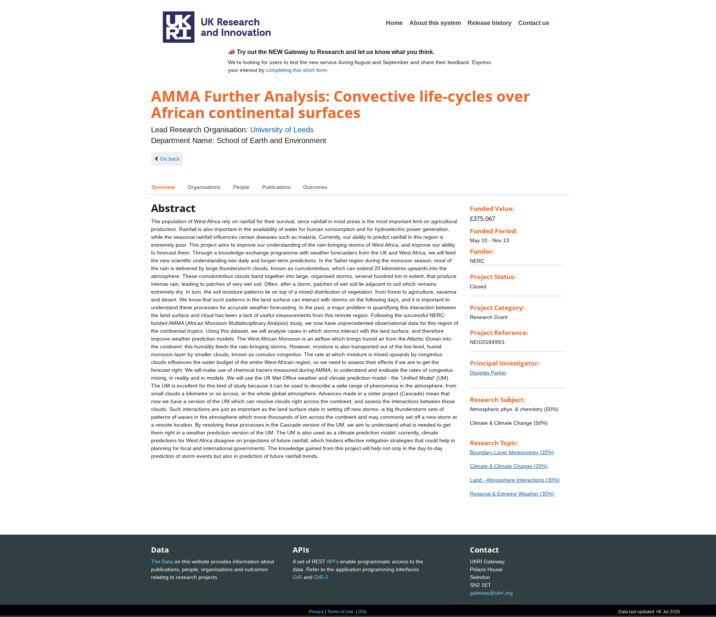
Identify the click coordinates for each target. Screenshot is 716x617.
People (241, 187)
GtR (297, 577)
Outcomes (315, 187)
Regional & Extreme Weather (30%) (512, 494)
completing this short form (296, 70)
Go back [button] (170, 159)
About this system (435, 23)
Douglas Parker (488, 373)
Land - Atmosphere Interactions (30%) (515, 480)
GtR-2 (321, 577)
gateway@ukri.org (491, 593)
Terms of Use (340, 611)
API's (333, 561)
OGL (362, 611)
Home (394, 23)
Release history (490, 23)
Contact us (533, 23)
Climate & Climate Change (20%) (509, 466)
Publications (276, 187)
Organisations (204, 187)
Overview (163, 187)
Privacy (316, 611)
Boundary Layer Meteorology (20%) (512, 452)
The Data (162, 561)
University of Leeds (282, 130)
